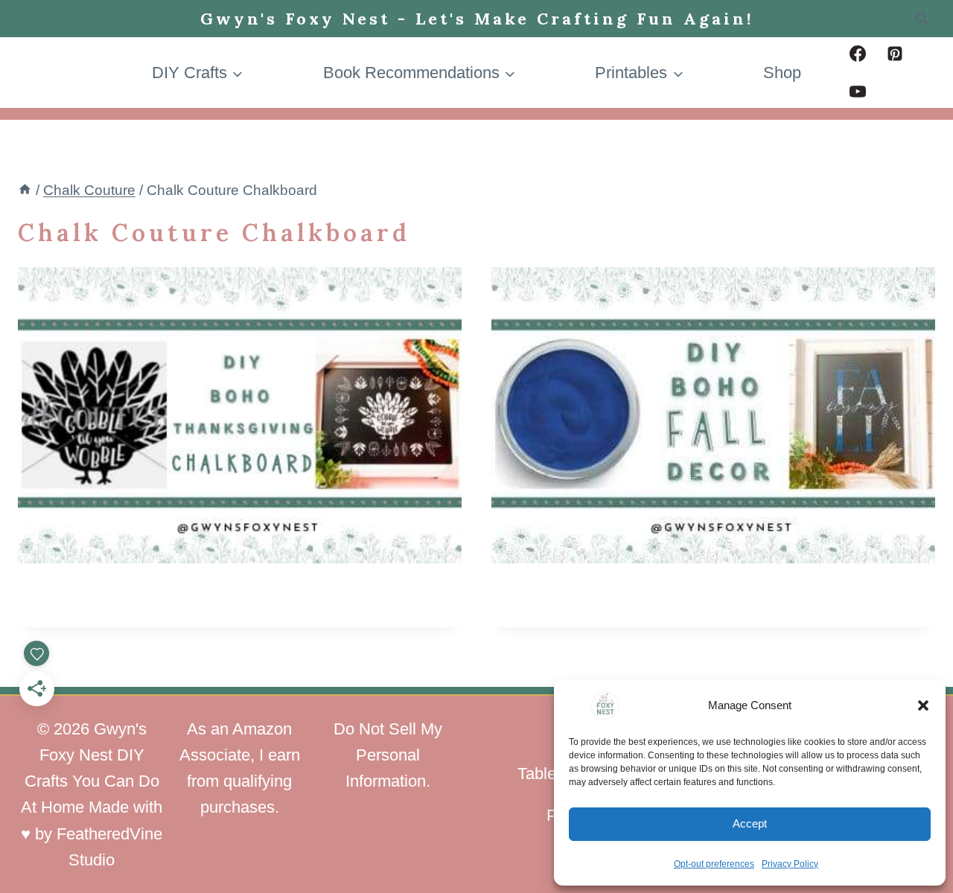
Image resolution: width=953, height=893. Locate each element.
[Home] (25, 190)
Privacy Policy (790, 864)
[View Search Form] (921, 18)
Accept (750, 823)
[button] (923, 705)
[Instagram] (895, 91)
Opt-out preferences (714, 864)
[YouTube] (857, 91)
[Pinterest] (895, 53)
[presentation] (240, 415)
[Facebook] (857, 53)
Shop (782, 72)
